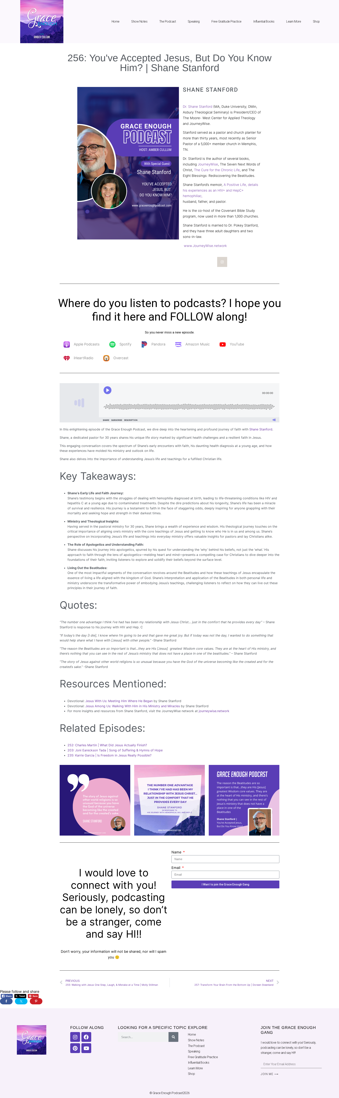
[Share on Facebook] (6, 1001)
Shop (316, 21)
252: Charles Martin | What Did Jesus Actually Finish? (107, 745)
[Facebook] (86, 1037)
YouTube (237, 344)
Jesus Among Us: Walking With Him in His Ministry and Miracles (132, 706)
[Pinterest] (75, 1048)
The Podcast (167, 21)
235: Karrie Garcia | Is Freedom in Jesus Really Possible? (109, 755)
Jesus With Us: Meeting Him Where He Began (119, 701)
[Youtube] (86, 1048)
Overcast (120, 358)
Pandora (158, 344)
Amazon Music (197, 344)
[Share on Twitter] (21, 1001)
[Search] (173, 1037)
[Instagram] (222, 262)
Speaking (194, 21)
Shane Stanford (260, 429)
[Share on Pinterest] (36, 1001)
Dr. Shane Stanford (197, 107)
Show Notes (139, 21)
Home (115, 21)
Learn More (293, 21)
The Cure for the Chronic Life (217, 170)
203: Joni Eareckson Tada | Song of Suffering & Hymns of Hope (115, 750)
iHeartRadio (83, 358)
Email (176, 868)
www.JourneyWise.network (205, 246)
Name (176, 852)
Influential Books (263, 21)
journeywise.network (214, 711)
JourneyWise (208, 164)
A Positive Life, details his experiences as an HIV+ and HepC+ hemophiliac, (220, 190)
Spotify (125, 344)
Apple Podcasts (86, 344)
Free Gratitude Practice (226, 21)
